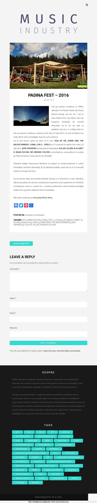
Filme (55, 453)
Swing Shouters (58, 478)
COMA (44, 220)
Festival (58, 220)
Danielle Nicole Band (23, 445)
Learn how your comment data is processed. (61, 351)
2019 (52, 432)
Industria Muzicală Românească (68, 457)
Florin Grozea (70, 453)
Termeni (75, 478)
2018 (41, 432)
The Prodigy (20, 482)
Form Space (20, 457)
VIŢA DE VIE (30, 225)
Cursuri (76, 440)
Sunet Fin (41, 478)
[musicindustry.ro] (48, 24)
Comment (15, 269)
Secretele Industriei (22, 474)
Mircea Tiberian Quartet (47, 466)
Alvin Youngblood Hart (45, 436)
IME (48, 457)
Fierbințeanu (54, 449)
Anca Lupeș (65, 436)
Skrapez (40, 474)
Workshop (35, 482)
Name (13, 298)
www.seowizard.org (59, 502)
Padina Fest (26, 222)
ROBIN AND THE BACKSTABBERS (55, 222)
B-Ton (18, 440)
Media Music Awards (23, 466)
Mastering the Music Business (60, 461)
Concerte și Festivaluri (34, 215)
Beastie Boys (32, 440)
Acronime (65, 432)
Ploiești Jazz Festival (52, 470)
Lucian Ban (38, 461)
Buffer (47, 440)
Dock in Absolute (44, 445)
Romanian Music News (42, 198)
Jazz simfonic (21, 461)
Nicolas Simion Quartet (71, 466)
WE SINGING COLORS (46, 225)
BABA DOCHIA (34, 220)
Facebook (38, 449)
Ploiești (34, 470)
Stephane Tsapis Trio (23, 478)
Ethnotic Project (21, 449)
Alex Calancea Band (23, 436)
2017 (29, 432)
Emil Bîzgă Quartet (64, 445)
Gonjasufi (35, 457)
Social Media (55, 474)
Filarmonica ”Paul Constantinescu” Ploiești (30, 453)
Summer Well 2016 (21, 244)
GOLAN (17, 222)
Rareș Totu (72, 470)
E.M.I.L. (51, 220)
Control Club (62, 440)
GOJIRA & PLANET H (72, 220)
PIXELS (36, 222)
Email (13, 313)
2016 (24, 220)
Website (13, 328)
